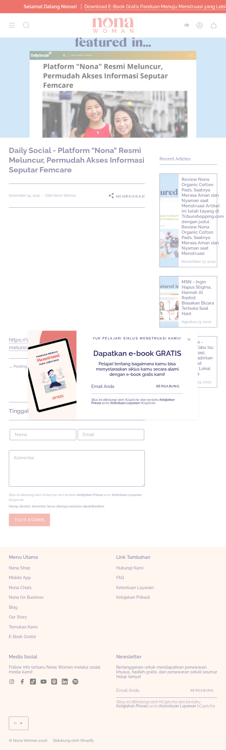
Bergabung (168, 386)
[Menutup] (189, 339)
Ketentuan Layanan (125, 403)
